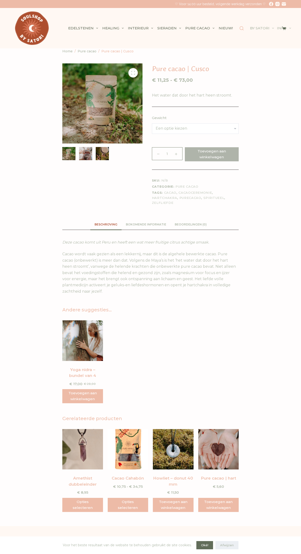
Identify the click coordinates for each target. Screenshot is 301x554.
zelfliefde (163, 203)
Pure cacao (197, 28)
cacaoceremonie (195, 192)
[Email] (284, 4)
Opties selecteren (83, 505)
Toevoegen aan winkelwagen (212, 154)
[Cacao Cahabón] (128, 449)
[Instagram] (277, 4)
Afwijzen (227, 545)
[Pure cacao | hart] (218, 449)
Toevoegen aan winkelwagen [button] (82, 396)
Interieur (138, 28)
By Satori (259, 28)
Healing (110, 28)
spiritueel (213, 198)
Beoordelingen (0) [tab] (191, 224)
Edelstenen (81, 28)
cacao (170, 192)
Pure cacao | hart (218, 478)
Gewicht (159, 118)
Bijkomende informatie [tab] (146, 224)
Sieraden (167, 28)
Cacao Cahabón (128, 478)
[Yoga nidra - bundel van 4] (82, 340)
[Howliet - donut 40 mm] (173, 449)
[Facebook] (271, 4)
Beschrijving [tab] (106, 224)
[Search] (242, 28)
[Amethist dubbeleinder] (82, 449)
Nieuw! (226, 28)
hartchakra (164, 198)
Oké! (204, 545)
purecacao (190, 198)
